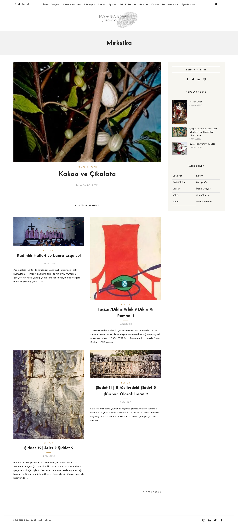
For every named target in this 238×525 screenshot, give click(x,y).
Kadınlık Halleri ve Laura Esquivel (49, 256)
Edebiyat (89, 5)
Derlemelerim (170, 5)
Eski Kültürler (128, 5)
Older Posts (151, 492)
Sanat (101, 5)
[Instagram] (28, 4)
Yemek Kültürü (72, 5)
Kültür (155, 5)
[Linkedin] (23, 4)
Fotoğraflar (202, 182)
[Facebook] (187, 79)
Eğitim (112, 5)
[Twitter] (193, 79)
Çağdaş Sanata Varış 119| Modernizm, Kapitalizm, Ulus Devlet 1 (203, 132)
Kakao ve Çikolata (87, 174)
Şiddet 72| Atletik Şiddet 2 (49, 448)
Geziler (143, 5)
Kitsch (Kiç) (195, 101)
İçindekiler (188, 5)
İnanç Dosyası (51, 5)
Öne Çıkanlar (203, 195)
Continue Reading (87, 205)
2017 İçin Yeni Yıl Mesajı (202, 143)
